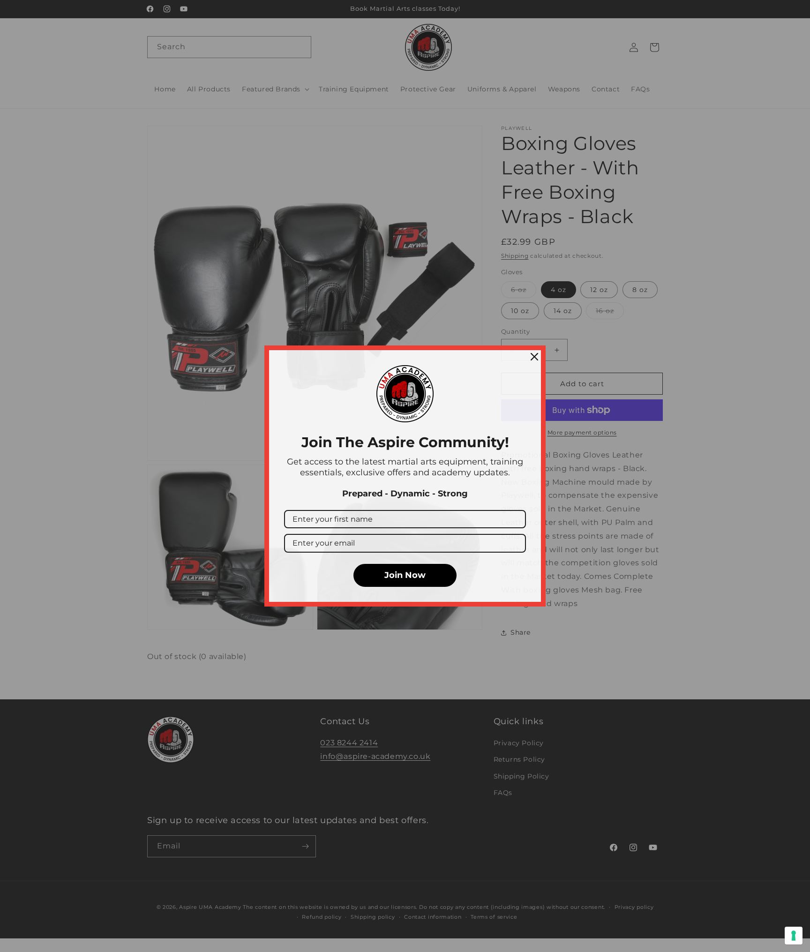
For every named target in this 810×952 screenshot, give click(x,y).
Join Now (405, 575)
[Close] (534, 356)
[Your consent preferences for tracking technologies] (793, 936)
